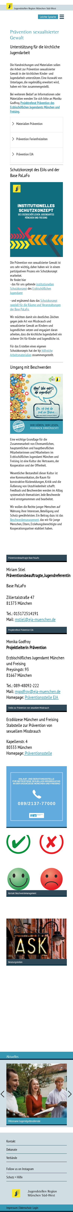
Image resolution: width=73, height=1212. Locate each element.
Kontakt (10, 1141)
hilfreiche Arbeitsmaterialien (31, 352)
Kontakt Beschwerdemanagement (22, 893)
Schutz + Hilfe (14, 1177)
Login (35, 1208)
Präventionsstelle (38, 753)
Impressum (11, 1208)
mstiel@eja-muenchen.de (35, 619)
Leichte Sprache (48, 17)
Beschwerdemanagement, (24, 519)
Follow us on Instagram (20, 1169)
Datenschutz (25, 1208)
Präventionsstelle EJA (42, 697)
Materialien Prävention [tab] (29, 124)
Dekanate (11, 1149)
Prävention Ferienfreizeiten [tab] (32, 139)
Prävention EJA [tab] (25, 154)
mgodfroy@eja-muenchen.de (37, 691)
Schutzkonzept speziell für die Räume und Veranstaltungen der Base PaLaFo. (35, 304)
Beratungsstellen (15, 962)
